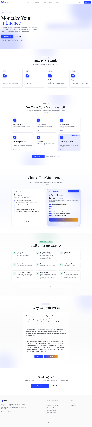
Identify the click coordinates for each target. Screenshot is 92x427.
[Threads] (8, 411)
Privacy (72, 402)
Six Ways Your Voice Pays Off (54, 405)
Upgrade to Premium (63, 219)
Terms (72, 400)
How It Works (29, 2)
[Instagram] (1, 411)
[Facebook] (10, 411)
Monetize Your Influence (52, 400)
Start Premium (49, 356)
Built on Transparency (52, 410)
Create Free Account (39, 385)
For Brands (51, 2)
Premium (44, 2)
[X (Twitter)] (4, 411)
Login (80, 2)
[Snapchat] (12, 411)
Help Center (58, 2)
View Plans (55, 385)
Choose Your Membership (53, 407)
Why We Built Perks (51, 412)
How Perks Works (51, 402)
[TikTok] (6, 411)
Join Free (87, 2)
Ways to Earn (37, 2)
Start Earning (37, 156)
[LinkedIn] (14, 411)
